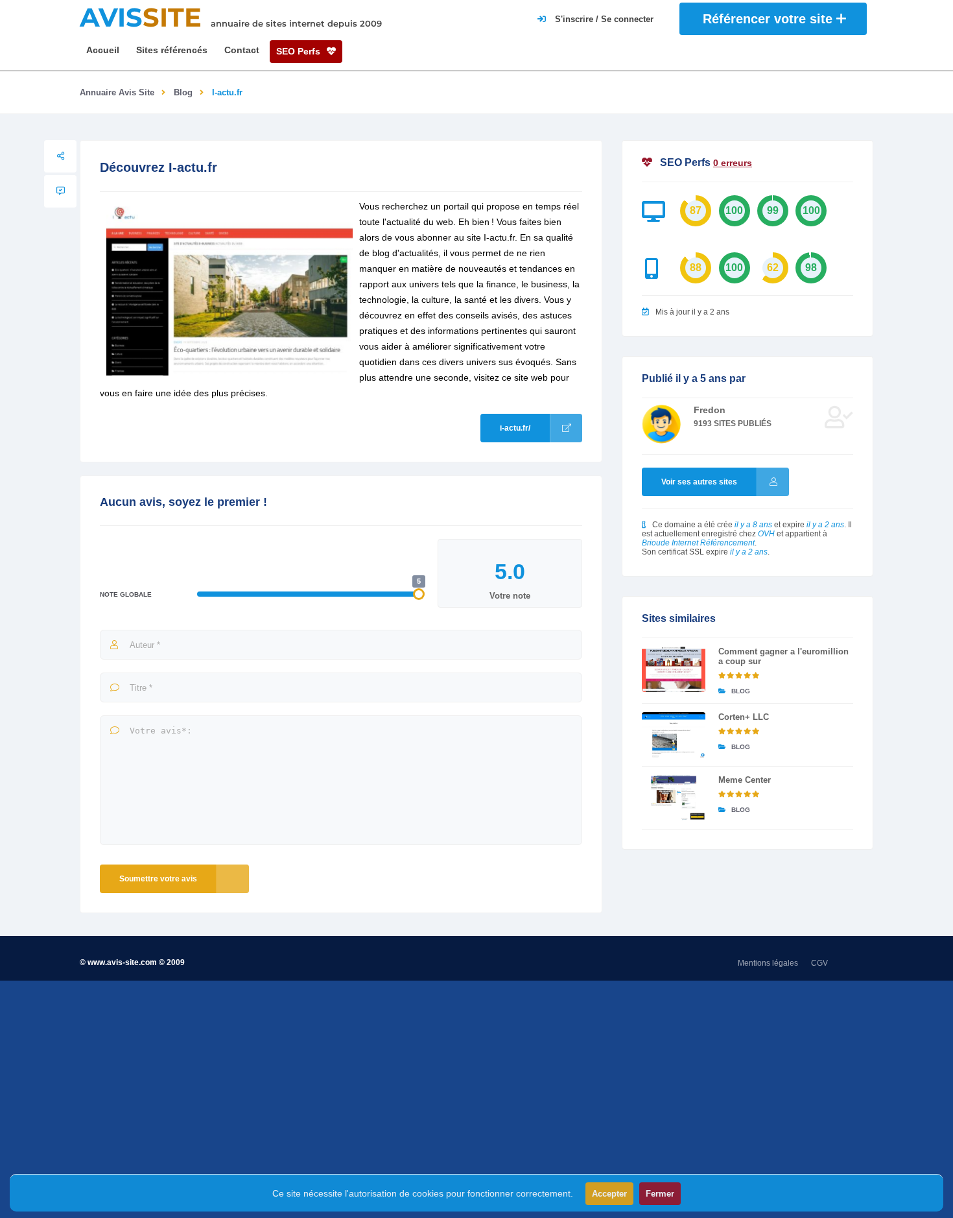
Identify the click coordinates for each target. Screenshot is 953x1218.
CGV (819, 963)
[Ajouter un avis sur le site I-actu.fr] (60, 191)
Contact (241, 50)
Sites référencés (171, 50)
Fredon (709, 410)
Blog (183, 92)
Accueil (102, 50)
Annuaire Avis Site (117, 92)
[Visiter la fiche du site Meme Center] (673, 797)
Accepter (609, 1194)
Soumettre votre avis (158, 878)
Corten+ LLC (743, 717)
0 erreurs (732, 163)
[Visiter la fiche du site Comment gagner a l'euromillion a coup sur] (673, 669)
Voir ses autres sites (699, 481)
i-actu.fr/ (515, 428)
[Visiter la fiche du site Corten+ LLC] (673, 735)
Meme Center (744, 780)
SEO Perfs (299, 51)
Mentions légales (768, 963)
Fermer (660, 1194)
